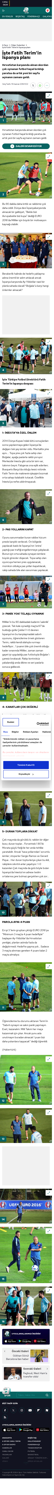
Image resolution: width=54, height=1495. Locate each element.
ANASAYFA (7, 1438)
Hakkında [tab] (47, 732)
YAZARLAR (7, 1454)
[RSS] (5, 1417)
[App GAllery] (39, 1341)
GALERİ (5, 1458)
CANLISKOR (5, 3)
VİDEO (5, 1461)
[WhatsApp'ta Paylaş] (40, 85)
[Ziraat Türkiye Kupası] (48, 10)
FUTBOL (31, 1451)
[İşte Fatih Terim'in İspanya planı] (26, 108)
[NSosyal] (47, 1410)
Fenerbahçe (33, 16)
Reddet (10, 722)
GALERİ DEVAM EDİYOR (29, 146)
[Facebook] (5, 1410)
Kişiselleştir (24, 774)
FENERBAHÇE (34, 1444)
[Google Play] (25, 1341)
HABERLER (7, 1448)
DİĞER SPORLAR (35, 1461)
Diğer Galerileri (18, 45)
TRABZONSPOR (35, 1448)
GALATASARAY (34, 1441)
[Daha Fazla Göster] (47, 85)
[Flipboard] (38, 1410)
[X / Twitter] (13, 1410)
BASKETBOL (33, 1454)
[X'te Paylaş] (33, 85)
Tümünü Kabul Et (26, 765)
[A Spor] (26, 10)
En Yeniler (7, 16)
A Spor (5, 45)
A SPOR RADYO (8, 1444)
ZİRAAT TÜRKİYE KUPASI (39, 1458)
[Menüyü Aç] (3, 10)
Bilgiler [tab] (15, 732)
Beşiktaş (20, 16)
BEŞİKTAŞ (32, 1438)
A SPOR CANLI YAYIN (11, 1441)
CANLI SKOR (7, 1451)
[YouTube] (30, 1410)
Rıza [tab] (5, 732)
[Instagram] (22, 1410)
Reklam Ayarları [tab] (30, 732)
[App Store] (10, 1341)
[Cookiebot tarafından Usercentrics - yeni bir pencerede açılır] (37, 724)
